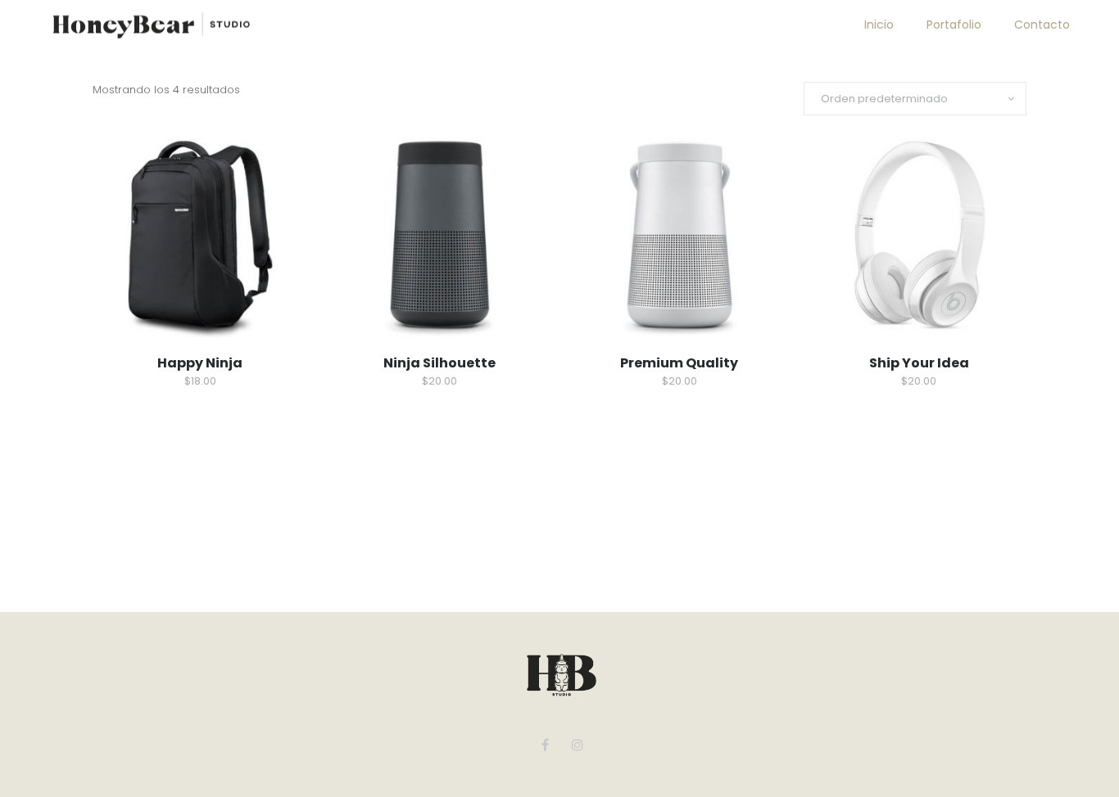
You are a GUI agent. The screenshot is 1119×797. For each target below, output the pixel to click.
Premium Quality (679, 362)
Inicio (879, 24)
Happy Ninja (199, 362)
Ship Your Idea (919, 362)
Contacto (1042, 24)
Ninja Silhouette (439, 362)
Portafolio (953, 24)
